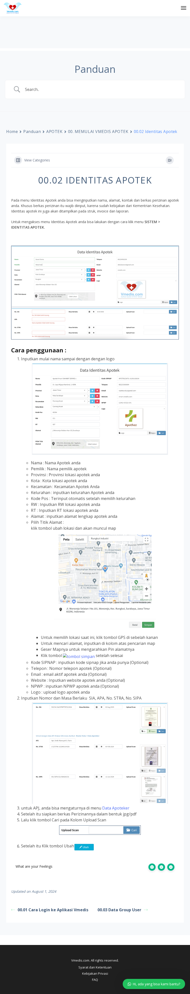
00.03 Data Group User (119, 910)
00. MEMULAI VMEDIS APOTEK (98, 131)
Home (12, 131)
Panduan (32, 131)
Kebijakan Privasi (95, 973)
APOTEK (54, 131)
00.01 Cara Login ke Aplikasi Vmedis (53, 910)
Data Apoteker (115, 808)
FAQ (95, 979)
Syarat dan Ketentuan (95, 967)
